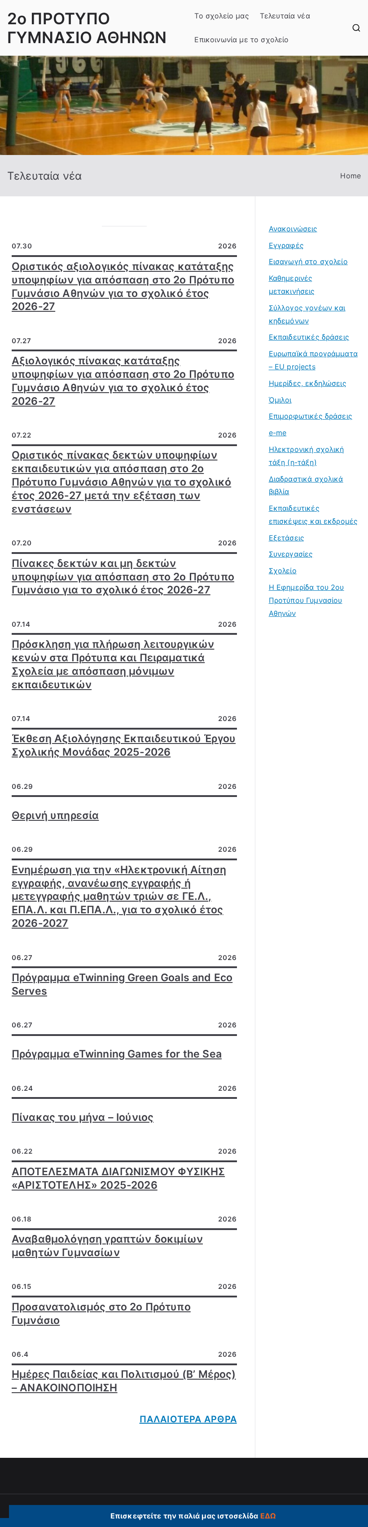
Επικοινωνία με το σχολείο (241, 39)
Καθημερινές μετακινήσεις (292, 285)
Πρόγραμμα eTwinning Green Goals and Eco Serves (122, 984)
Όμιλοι (280, 399)
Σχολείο (283, 570)
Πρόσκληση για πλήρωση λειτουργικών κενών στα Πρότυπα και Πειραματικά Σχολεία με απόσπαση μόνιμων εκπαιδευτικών (113, 664)
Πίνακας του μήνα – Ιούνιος (82, 1117)
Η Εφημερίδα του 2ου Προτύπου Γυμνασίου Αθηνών (306, 600)
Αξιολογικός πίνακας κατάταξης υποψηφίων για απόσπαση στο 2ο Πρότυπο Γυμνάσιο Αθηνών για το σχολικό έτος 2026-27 (123, 380)
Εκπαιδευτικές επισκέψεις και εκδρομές (313, 515)
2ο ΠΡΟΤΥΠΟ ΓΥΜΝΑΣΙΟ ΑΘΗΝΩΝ (86, 28)
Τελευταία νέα (285, 15)
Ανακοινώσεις (293, 228)
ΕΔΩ (268, 1515)
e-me (278, 432)
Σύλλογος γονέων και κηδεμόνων (307, 314)
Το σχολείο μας (221, 15)
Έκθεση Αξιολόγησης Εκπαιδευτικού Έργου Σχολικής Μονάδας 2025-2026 (124, 745)
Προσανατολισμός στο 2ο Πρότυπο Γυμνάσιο (101, 1314)
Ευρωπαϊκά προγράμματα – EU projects (313, 360)
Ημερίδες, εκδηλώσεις (307, 383)
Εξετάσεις (286, 537)
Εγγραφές (286, 245)
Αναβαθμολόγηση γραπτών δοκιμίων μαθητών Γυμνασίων (107, 1246)
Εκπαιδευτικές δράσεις (309, 336)
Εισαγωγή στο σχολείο (308, 261)
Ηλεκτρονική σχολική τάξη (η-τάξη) (306, 456)
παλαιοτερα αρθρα (188, 1419)
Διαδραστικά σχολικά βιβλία (306, 485)
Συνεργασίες (291, 553)
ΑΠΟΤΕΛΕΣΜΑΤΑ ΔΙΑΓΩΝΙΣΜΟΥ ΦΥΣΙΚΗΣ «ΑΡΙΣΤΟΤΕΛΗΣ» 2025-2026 (118, 1178)
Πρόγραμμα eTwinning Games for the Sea (117, 1054)
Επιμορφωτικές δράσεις (310, 416)
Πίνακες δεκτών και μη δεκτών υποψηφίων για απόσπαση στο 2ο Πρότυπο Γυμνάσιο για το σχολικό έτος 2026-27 (123, 577)
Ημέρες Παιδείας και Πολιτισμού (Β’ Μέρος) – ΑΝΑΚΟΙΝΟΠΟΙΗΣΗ (124, 1381)
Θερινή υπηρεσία (55, 815)
